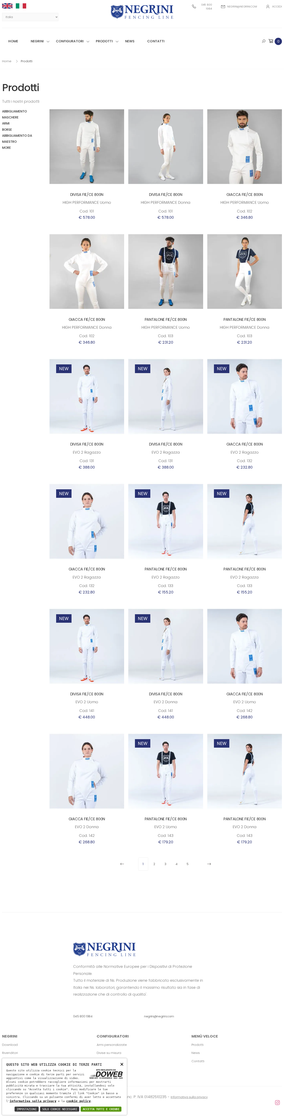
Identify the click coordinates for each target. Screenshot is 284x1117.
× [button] (122, 1064)
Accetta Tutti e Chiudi (101, 1109)
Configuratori (70, 41)
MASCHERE (10, 117)
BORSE (7, 129)
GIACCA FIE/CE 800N (244, 194)
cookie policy (78, 1101)
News (130, 41)
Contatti (155, 41)
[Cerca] (263, 41)
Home (13, 41)
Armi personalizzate (112, 1045)
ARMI (6, 123)
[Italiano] (23, 6)
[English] (9, 6)
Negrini (37, 41)
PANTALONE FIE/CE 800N (166, 319)
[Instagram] (142, 1103)
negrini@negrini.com (242, 7)
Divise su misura (109, 1053)
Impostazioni (27, 1109)
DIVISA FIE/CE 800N (86, 194)
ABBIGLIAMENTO (14, 111)
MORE (6, 147)
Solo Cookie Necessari (59, 1109)
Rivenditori (10, 1053)
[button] (275, 41)
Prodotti (104, 41)
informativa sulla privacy (33, 1101)
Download (10, 1045)
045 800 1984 (206, 7)
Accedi (277, 7)
